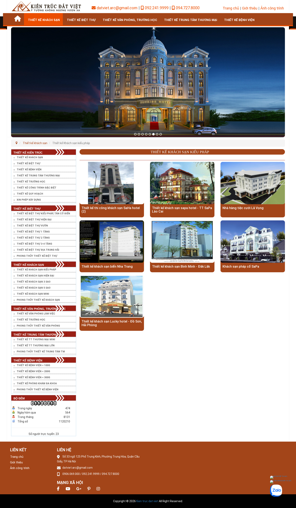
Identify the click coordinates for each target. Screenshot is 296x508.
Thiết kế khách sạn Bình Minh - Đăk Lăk (181, 266)
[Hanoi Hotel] (46, 6)
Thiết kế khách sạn (44, 20)
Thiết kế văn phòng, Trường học (130, 20)
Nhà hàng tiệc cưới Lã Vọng (243, 208)
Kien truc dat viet (147, 501)
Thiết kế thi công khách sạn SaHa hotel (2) (111, 209)
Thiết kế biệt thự (81, 20)
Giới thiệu (249, 8)
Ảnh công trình (272, 8)
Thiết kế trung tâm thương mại (190, 20)
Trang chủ (231, 8)
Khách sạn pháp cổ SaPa (241, 266)
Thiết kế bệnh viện (239, 20)
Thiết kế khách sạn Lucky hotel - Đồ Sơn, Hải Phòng (112, 323)
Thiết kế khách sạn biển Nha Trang (107, 266)
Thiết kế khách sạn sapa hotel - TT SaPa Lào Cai (182, 209)
